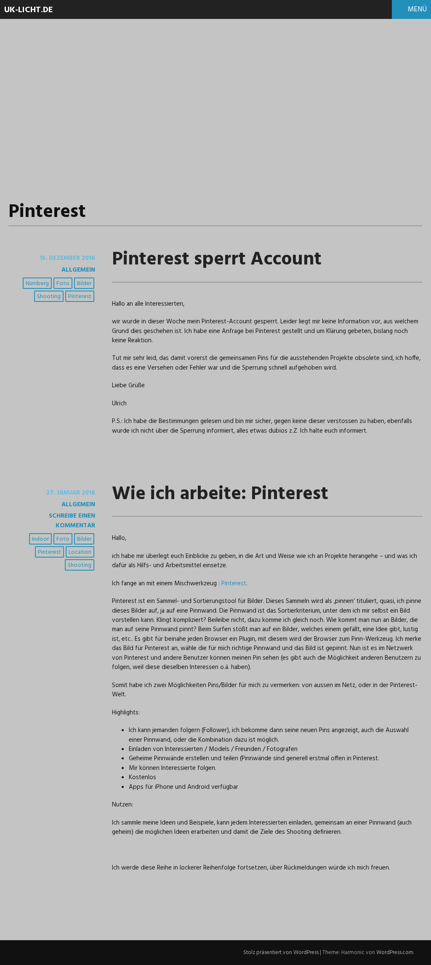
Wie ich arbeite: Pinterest (220, 494)
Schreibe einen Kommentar (72, 520)
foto (62, 283)
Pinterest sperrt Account (217, 260)
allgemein (78, 270)
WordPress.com (394, 952)
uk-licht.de (28, 10)
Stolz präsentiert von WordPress (281, 952)
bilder (84, 283)
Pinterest (79, 296)
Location (80, 552)
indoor (40, 539)
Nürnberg (37, 283)
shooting (49, 296)
